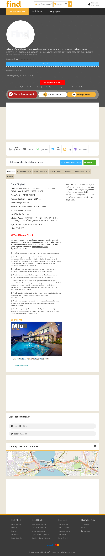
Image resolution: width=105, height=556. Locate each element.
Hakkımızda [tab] (11, 171)
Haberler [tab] (60, 171)
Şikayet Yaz (91, 162)
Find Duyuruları (63, 527)
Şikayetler (56, 11)
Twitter (85, 527)
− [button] (10, 457)
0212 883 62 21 (55, 95)
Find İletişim (62, 534)
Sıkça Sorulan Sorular (39, 524)
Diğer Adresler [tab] (79, 171)
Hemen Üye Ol (63, 538)
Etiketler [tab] (10, 176)
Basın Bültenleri (17, 538)
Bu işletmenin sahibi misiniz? (52, 64)
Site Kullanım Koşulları (39, 527)
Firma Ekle (15, 527)
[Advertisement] (52, 121)
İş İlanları (38, 11)
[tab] (42, 150)
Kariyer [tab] (35, 171)
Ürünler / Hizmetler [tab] (24, 171)
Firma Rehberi (19, 11)
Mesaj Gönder (83, 95)
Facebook (86, 524)
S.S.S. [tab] (88, 171)
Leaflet (83, 475)
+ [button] (10, 454)
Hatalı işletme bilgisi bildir (52, 82)
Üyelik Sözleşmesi (38, 531)
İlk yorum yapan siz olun (72, 162)
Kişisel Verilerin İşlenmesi (41, 534)
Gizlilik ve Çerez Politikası (41, 538)
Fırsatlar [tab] (52, 171)
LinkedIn (86, 531)
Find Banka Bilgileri (64, 531)
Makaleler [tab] (68, 171)
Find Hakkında (63, 524)
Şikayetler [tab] (43, 171)
